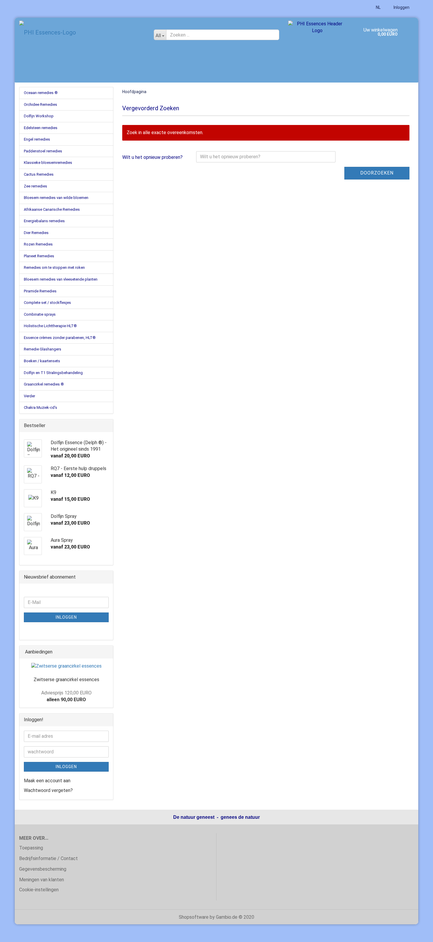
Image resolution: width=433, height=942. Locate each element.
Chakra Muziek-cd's (40, 407)
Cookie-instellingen (39, 889)
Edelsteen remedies (40, 128)
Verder (29, 396)
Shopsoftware (194, 917)
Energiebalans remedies (44, 221)
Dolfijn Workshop (39, 116)
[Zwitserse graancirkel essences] (66, 666)
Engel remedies (37, 139)
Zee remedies (35, 186)
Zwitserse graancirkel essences (66, 679)
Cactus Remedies (39, 174)
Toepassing (31, 848)
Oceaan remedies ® (41, 92)
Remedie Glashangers (42, 349)
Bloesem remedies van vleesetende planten (60, 279)
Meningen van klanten (41, 879)
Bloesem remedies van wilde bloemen (56, 197)
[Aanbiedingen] (107, 652)
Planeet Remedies (39, 256)
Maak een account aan (47, 780)
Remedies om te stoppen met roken (54, 267)
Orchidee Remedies (40, 104)
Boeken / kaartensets (42, 361)
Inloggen (401, 7)
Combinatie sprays (40, 314)
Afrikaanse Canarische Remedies (52, 209)
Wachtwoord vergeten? (48, 790)
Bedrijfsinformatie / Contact (48, 858)
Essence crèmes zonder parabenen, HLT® (60, 337)
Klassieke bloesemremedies (48, 162)
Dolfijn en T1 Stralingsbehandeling (53, 372)
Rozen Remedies (38, 244)
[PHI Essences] (82, 32)
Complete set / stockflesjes (47, 302)
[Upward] (417, 933)
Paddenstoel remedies (43, 151)
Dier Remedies (36, 232)
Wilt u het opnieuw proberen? (152, 157)
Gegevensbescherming (42, 869)
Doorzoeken (377, 173)
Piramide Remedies (40, 291)
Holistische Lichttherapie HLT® (50, 326)
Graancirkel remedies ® (44, 384)
